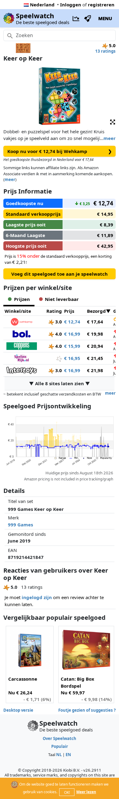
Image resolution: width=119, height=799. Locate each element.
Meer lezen (86, 791)
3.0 (58, 322)
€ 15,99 (72, 346)
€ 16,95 (72, 358)
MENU (105, 18)
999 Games (20, 525)
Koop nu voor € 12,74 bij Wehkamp (59, 151)
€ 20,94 (95, 346)
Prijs (69, 311)
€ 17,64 (95, 322)
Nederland (42, 5)
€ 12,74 (72, 322)
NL (59, 754)
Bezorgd (96, 311)
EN (68, 754)
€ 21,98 (95, 370)
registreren (101, 5)
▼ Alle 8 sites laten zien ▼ (59, 383)
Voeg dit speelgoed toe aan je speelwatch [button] (59, 274)
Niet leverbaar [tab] (62, 299)
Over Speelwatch (59, 738)
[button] (112, 121)
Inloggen (70, 5)
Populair (59, 746)
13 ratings (105, 51)
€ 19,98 (95, 334)
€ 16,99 (72, 334)
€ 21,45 (95, 358)
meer (109, 138)
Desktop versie (18, 710)
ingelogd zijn (37, 597)
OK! (67, 792)
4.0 (58, 334)
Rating (54, 311)
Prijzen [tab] (22, 299)
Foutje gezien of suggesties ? (87, 710)
